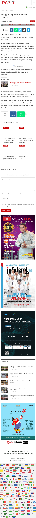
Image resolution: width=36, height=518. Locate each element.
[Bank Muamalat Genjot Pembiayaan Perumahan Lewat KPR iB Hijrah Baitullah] (4, 390)
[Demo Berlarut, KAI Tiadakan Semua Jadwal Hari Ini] (10, 150)
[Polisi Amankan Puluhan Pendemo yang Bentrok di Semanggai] (26, 132)
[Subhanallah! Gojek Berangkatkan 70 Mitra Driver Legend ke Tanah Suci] (4, 368)
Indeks (31, 453)
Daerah (32, 21)
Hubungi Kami (23, 453)
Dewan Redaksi (24, 451)
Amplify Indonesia (22, 460)
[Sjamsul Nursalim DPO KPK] (26, 150)
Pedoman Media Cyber (10, 453)
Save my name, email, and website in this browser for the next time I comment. (18, 206)
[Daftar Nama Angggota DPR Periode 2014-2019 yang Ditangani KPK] (10, 132)
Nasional (6, 127)
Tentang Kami (13, 451)
